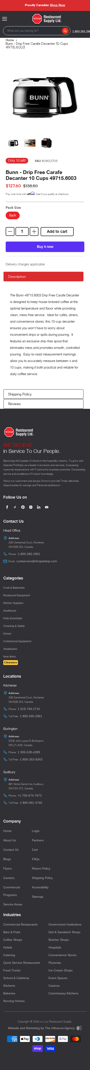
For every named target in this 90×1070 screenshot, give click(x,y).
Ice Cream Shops (60, 970)
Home (10, 40)
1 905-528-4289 (29, 752)
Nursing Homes (14, 1001)
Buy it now (45, 247)
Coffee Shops (12, 939)
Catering (9, 955)
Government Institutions (64, 924)
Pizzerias (54, 962)
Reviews (14, 404)
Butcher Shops (58, 939)
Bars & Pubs (11, 932)
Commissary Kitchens (63, 993)
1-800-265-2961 (29, 554)
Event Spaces (58, 978)
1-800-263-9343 (31, 759)
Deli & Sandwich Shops (64, 932)
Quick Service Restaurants (21, 962)
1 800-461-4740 (31, 802)
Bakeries (9, 993)
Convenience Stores (62, 955)
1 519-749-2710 (29, 709)
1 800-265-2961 (31, 716)
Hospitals (54, 947)
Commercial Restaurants (20, 924)
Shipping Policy (20, 394)
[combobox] (36, 30)
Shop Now (57, 5)
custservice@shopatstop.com (36, 561)
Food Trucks (12, 970)
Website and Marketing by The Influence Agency (42, 1028)
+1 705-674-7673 (30, 795)
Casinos (54, 985)
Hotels (7, 947)
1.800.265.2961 (82, 31)
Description (17, 276)
